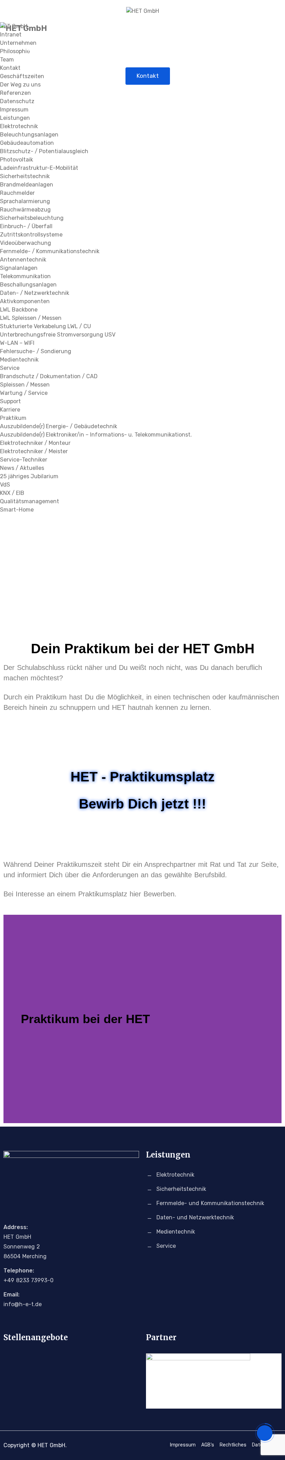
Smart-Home (17, 509)
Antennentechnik (23, 259)
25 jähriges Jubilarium (29, 476)
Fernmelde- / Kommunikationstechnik (49, 251)
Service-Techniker (23, 459)
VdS (5, 484)
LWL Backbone (19, 309)
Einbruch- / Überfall (26, 226)
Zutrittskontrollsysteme (31, 234)
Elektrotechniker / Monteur (35, 443)
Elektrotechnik (19, 126)
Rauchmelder (17, 193)
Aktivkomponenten (25, 301)
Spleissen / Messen (25, 384)
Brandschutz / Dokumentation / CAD (49, 376)
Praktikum (13, 418)
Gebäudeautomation (27, 143)
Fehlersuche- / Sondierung (35, 351)
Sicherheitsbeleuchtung (32, 218)
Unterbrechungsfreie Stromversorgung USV (57, 334)
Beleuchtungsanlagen (29, 134)
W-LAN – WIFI (17, 343)
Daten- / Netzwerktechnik (34, 293)
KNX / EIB (12, 493)
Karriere (184, 50)
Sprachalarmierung (25, 201)
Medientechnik (19, 359)
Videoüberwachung (25, 243)
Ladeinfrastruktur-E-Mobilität (39, 168)
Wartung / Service (24, 393)
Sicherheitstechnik (25, 176)
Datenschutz (17, 101)
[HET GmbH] (142, 11)
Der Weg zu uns (20, 84)
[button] (10, 1018)
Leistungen (141, 50)
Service (9, 368)
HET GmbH (42, 50)
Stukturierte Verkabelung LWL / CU (45, 326)
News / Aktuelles (233, 50)
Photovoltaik (16, 159)
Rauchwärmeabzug (25, 209)
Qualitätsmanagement (29, 501)
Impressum (14, 109)
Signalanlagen (19, 268)
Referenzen (15, 93)
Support (10, 401)
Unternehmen (91, 50)
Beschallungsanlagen (28, 284)
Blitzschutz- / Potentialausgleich (44, 151)
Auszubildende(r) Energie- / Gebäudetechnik (58, 426)
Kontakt (148, 75)
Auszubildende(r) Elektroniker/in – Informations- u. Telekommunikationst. (96, 434)
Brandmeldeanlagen (26, 184)
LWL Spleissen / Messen (31, 318)
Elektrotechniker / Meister (34, 451)
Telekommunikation (25, 276)
